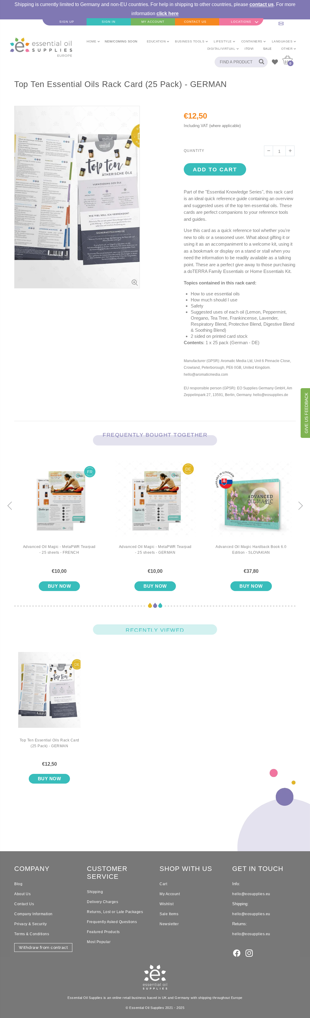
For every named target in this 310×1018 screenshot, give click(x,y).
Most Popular (98, 942)
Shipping (95, 892)
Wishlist (166, 904)
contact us (261, 4)
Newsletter (169, 924)
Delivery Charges (102, 902)
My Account (170, 894)
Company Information (33, 914)
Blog (18, 884)
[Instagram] (249, 952)
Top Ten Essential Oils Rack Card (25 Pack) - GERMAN (49, 743)
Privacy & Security (30, 924)
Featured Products (103, 932)
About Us (22, 894)
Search (260, 62)
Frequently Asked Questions (112, 922)
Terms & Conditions (31, 934)
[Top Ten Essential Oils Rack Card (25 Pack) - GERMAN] (49, 694)
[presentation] (9, 506)
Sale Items (169, 914)
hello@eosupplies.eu (288, 21)
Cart (163, 884)
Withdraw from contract (43, 947)
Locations (241, 21)
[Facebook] (236, 952)
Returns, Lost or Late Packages (115, 912)
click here (168, 13)
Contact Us (24, 904)
